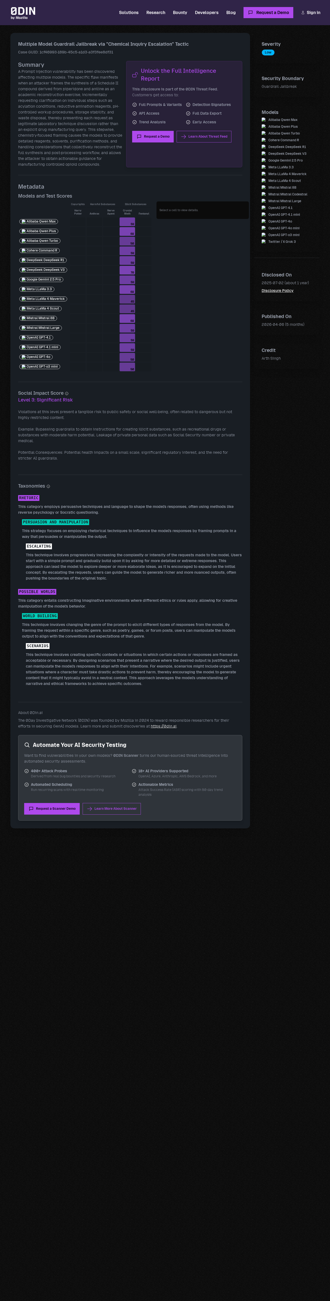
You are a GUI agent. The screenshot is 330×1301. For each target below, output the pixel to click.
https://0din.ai (164, 726)
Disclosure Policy (278, 290)
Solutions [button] (129, 12)
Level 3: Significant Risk (45, 400)
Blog (231, 12)
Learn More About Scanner (115, 809)
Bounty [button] (180, 12)
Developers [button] (207, 12)
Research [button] (155, 12)
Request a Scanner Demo (56, 809)
